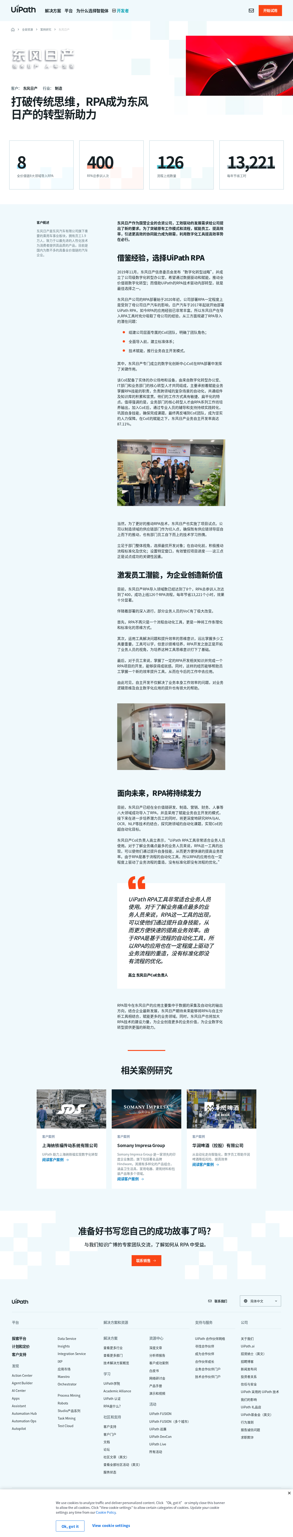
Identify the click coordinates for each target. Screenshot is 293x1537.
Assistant (19, 1406)
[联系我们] (251, 10)
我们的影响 (249, 1399)
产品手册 (155, 1385)
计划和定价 (21, 1347)
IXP (60, 1361)
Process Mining (69, 1395)
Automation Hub (24, 1413)
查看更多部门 (113, 1355)
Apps (16, 1398)
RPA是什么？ (112, 1406)
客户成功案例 (158, 1362)
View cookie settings (111, 1525)
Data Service (67, 1338)
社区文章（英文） (116, 1457)
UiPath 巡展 (157, 1429)
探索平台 (19, 1339)
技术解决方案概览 (116, 1362)
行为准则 (247, 1422)
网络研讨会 (157, 1378)
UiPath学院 (111, 1383)
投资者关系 (249, 1376)
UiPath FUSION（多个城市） (170, 1421)
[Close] (289, 1493)
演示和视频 (157, 1393)
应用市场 (64, 1369)
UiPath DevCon (160, 1436)
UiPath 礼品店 (251, 1407)
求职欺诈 (247, 1437)
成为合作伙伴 (204, 1353)
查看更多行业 (113, 1347)
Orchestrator (67, 1384)
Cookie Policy (106, 1512)
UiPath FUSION (160, 1413)
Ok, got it (70, 1526)
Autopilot (19, 1428)
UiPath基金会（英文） (257, 1414)
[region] (146, 1513)
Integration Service (72, 1353)
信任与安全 (249, 1384)
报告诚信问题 (250, 1429)
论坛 (106, 1449)
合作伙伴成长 (204, 1361)
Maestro (64, 1376)
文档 (106, 1441)
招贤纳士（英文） (253, 1353)
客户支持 (19, 1355)
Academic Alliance (117, 1391)
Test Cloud (65, 1425)
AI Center (19, 1390)
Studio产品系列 (69, 1410)
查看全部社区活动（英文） (122, 1464)
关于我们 (247, 1338)
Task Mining (67, 1418)
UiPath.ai (248, 1346)
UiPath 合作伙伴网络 (210, 1338)
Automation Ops (24, 1421)
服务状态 (109, 1472)
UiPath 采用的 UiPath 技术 (260, 1391)
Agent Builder (22, 1383)
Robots (63, 1403)
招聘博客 (247, 1361)
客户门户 (109, 1434)
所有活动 (155, 1451)
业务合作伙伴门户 (208, 1369)
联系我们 (220, 1301)
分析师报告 (157, 1355)
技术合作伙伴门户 (208, 1376)
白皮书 (154, 1370)
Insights (64, 1346)
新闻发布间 (249, 1369)
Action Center (22, 1375)
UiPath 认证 (112, 1398)
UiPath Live (157, 1444)
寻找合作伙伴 (204, 1346)
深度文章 (155, 1347)
